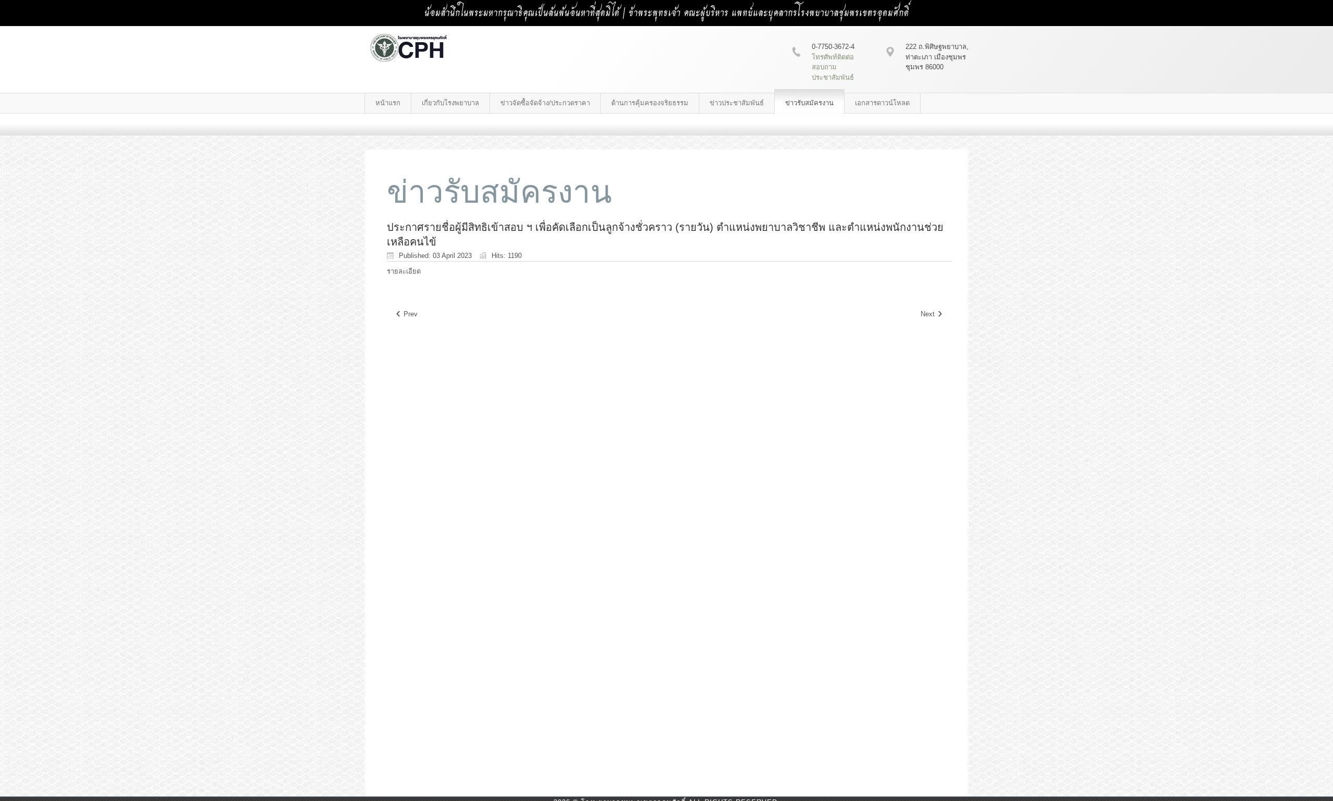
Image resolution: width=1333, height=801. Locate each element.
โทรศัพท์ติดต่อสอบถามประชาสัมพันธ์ (833, 67)
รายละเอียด (404, 271)
